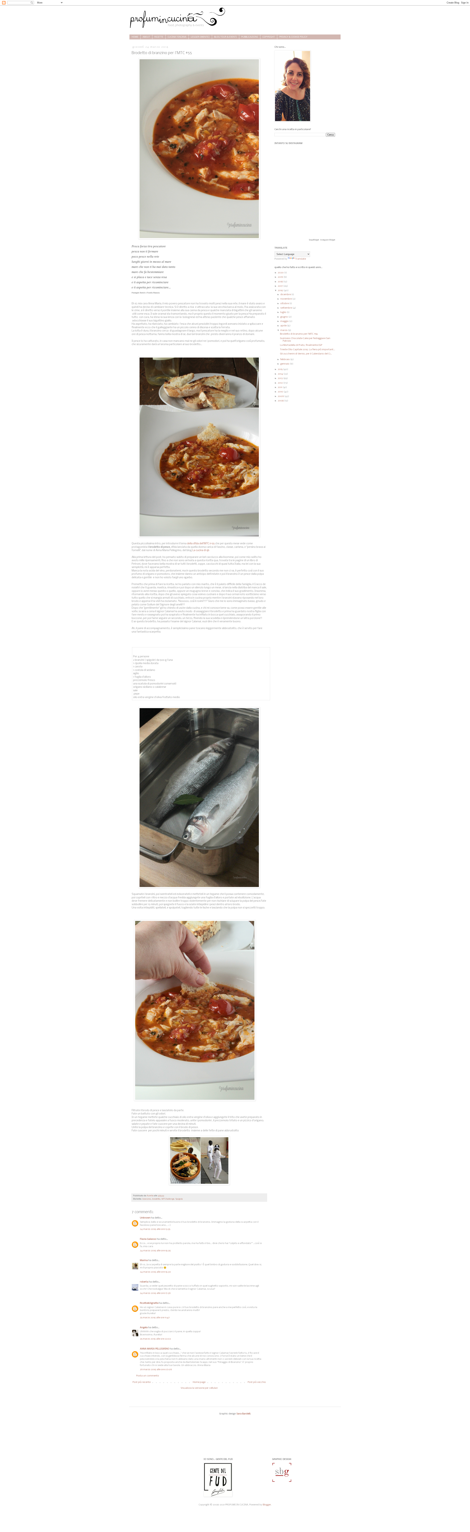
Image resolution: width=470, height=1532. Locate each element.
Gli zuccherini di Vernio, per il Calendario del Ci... (306, 354)
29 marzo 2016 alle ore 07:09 (156, 1369)
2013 (280, 378)
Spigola (179, 1199)
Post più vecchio (257, 1382)
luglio (283, 312)
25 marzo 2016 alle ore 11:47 (155, 1317)
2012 (280, 383)
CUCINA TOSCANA (177, 37)
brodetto (156, 1199)
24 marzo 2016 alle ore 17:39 (155, 1293)
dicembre (285, 294)
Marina (144, 1260)
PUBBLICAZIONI (249, 37)
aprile (283, 326)
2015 (280, 369)
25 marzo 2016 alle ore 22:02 (155, 1339)
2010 (281, 392)
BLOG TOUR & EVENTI (225, 37)
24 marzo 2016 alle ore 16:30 (155, 1272)
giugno (284, 317)
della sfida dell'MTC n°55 (201, 543)
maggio (284, 321)
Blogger (267, 1505)
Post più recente (142, 1382)
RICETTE (158, 37)
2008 (281, 401)
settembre (286, 308)
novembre (286, 299)
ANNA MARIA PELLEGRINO (154, 1349)
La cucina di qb (200, 550)
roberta (144, 1282)
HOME (135, 37)
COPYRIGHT (268, 37)
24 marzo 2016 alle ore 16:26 (155, 1250)
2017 (280, 286)
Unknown (145, 1218)
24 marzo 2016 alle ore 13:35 (155, 1229)
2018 (280, 281)
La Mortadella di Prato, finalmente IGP (301, 345)
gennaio (285, 364)
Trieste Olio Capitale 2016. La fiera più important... (307, 349)
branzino (146, 1199)
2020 (281, 273)
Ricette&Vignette (149, 1303)
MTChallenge (168, 1199)
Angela (144, 1327)
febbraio (285, 359)
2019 (280, 277)
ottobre (284, 303)
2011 (280, 387)
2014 (280, 374)
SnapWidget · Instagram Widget (322, 240)
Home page (199, 1382)
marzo (284, 330)
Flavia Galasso (148, 1239)
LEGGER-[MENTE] (200, 37)
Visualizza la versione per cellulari (199, 1388)
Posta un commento (147, 1376)
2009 (281, 396)
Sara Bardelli (243, 1414)
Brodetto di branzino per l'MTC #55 (299, 334)
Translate (300, 259)
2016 (280, 290)
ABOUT (146, 37)
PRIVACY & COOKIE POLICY (293, 37)
